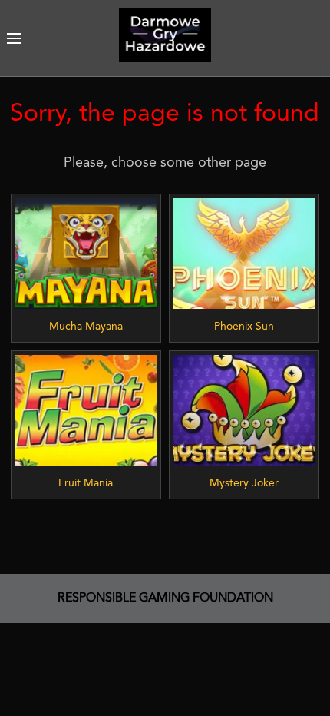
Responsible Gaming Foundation (165, 598)
